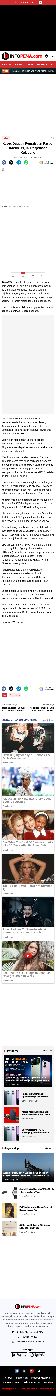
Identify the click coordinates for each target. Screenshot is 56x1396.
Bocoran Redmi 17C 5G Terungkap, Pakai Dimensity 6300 (35, 1131)
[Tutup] (40, 2)
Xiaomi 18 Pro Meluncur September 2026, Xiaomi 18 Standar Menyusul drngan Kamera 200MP (27, 1079)
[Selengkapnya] (28, 1306)
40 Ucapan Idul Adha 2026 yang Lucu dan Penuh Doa (34, 1226)
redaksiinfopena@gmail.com (30, 1341)
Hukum (6, 138)
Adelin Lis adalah (24, 282)
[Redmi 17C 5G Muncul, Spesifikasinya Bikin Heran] (11, 1097)
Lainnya (45, 1050)
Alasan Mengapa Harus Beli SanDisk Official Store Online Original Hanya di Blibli (36, 1113)
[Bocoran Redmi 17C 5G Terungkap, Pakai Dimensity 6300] (11, 1133)
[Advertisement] (28, 105)
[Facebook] (4, 162)
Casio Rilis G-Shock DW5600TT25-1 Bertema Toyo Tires (36, 1190)
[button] (46, 56)
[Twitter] (11, 162)
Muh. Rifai (18, 157)
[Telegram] (18, 162)
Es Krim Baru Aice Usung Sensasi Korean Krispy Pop (35, 1208)
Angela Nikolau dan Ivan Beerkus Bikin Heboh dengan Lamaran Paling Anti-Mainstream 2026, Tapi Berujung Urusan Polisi (26, 1174)
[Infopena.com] (22, 56)
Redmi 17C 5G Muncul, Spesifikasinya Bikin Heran (35, 1095)
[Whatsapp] (26, 162)
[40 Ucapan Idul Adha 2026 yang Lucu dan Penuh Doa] (9, 1228)
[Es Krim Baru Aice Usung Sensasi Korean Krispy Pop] (9, 1210)
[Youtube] (32, 1371)
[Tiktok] (39, 1371)
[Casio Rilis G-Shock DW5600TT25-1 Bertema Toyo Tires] (9, 1192)
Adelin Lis (16, 695)
